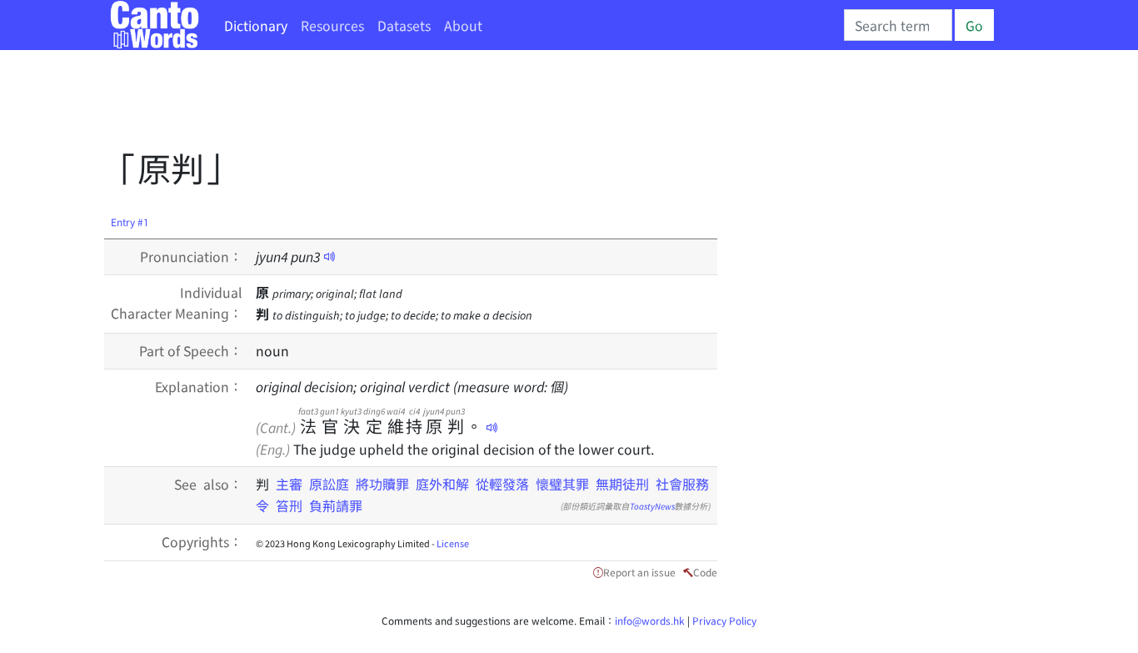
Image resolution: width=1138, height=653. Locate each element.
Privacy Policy (724, 620)
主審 (289, 484)
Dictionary (255, 25)
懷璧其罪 (562, 484)
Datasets (404, 25)
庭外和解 (442, 484)
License (453, 543)
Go (974, 25)
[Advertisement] (407, 104)
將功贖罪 (382, 484)
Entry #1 (130, 221)
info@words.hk (650, 620)
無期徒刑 (622, 484)
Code (705, 572)
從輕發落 (502, 484)
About (463, 25)
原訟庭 (329, 484)
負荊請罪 (335, 505)
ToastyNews (652, 506)
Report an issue (639, 572)
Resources (332, 25)
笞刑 (289, 505)
